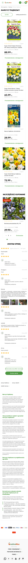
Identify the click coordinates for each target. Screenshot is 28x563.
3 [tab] (11, 239)
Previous (3, 215)
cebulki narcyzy (4, 386)
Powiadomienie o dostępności (14, 58)
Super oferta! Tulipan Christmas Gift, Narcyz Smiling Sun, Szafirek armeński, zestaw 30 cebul (13, 46)
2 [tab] (9, 239)
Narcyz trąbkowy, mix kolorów (12, 131)
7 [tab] (18, 239)
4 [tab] (13, 239)
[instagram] (12, 558)
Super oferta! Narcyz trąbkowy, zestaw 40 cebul (12, 174)
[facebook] (8, 558)
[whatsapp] (5, 558)
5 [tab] (14, 239)
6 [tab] (16, 239)
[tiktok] (19, 558)
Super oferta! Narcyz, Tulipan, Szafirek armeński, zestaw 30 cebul (13, 89)
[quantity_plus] (10, 235)
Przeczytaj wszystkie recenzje (14, 369)
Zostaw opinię (14, 373)
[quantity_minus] (6, 235)
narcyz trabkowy (5, 382)
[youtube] (15, 558)
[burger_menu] (2, 2)
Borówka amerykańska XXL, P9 (12, 223)
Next (24, 215)
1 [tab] (7, 239)
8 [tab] (20, 239)
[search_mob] (20, 2)
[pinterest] (23, 558)
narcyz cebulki (15, 382)
